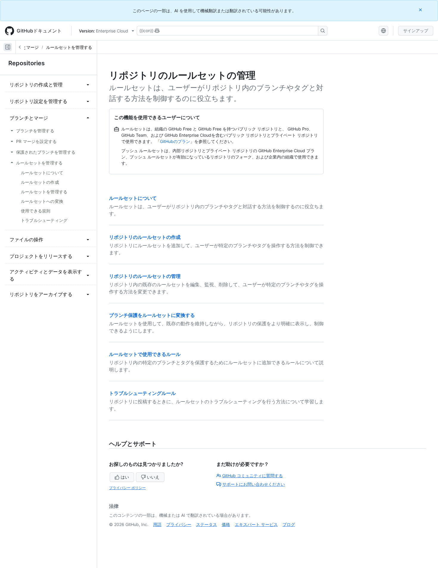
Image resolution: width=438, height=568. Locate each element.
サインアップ (415, 30)
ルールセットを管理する (69, 47)
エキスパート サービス (256, 524)
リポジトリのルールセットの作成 (145, 237)
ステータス (206, 524)
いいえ (153, 477)
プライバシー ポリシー (127, 487)
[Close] (421, 9)
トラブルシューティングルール (142, 393)
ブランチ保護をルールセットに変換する (152, 315)
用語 (157, 524)
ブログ (288, 524)
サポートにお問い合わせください (253, 484)
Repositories (26, 63)
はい (125, 477)
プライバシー (178, 524)
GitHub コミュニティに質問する (252, 475)
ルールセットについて (133, 198)
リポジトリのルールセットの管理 (145, 276)
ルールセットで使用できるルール (145, 354)
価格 (226, 524)
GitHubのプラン (175, 141)
